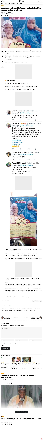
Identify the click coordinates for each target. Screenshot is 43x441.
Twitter (14, 89)
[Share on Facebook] (2, 53)
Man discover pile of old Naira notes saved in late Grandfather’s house (26, 365)
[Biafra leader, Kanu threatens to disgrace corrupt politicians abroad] (37, 359)
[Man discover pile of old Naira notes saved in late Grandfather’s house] (26, 359)
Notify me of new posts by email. (8, 345)
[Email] (7, 16)
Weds (29, 296)
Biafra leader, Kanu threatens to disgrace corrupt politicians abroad (37, 365)
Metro (2, 373)
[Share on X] (5, 16)
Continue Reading (21, 411)
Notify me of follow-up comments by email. (10, 343)
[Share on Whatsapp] (2, 58)
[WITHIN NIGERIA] (21, 1)
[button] (2, 1)
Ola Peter (24, 368)
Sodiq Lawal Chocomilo (36, 368)
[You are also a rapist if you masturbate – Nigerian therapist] (5, 359)
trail (27, 296)
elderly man (12, 296)
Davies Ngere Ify (3, 12)
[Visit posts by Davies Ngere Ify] (2, 306)
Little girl (15, 296)
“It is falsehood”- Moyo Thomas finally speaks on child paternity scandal (16, 365)
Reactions (24, 296)
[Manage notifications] (41, 439)
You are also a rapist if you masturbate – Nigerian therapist (5, 364)
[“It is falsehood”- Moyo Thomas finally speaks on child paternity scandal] (16, 359)
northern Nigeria (20, 296)
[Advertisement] (23, 71)
